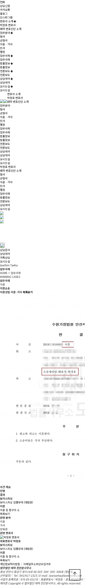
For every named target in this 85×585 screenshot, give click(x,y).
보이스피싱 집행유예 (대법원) (16, 502)
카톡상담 (5, 257)
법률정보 (5, 63)
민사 (2, 48)
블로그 (3, 13)
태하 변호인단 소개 (10, 29)
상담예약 (5, 78)
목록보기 (5, 514)
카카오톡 (5, 9)
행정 (2, 52)
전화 (2, 2)
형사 (2, 36)
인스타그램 (6, 17)
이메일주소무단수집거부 (37, 564)
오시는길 (5, 86)
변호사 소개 (7, 21)
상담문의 (5, 250)
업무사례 (5, 55)
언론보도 (5, 71)
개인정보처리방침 (11, 564)
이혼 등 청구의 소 (9, 510)
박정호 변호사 (8, 25)
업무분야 (5, 32)
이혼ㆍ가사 (6, 44)
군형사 (3, 40)
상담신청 (5, 6)
